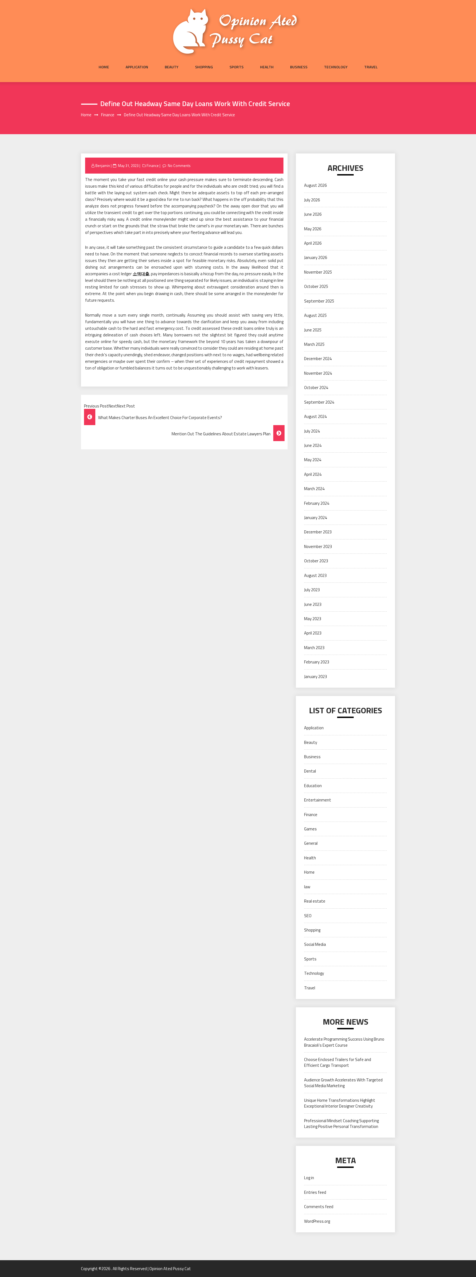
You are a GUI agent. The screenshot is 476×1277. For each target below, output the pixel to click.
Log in (309, 1178)
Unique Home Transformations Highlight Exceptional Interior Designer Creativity (339, 1103)
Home (104, 67)
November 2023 (318, 546)
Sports (236, 67)
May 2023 (312, 618)
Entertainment (317, 800)
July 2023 (312, 590)
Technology (336, 67)
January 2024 (315, 517)
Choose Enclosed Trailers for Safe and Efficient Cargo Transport (337, 1062)
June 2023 (312, 604)
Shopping (204, 67)
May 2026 (312, 229)
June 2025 (312, 330)
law (307, 887)
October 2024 (316, 387)
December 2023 (318, 532)
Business (298, 67)
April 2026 (312, 243)
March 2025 (314, 344)
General (311, 843)
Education (313, 785)
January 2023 (315, 676)
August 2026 (315, 185)
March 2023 (314, 647)
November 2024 (318, 373)
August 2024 (315, 416)
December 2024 (318, 358)
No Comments (179, 165)
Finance (153, 165)
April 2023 (312, 633)
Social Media (315, 944)
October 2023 (316, 561)
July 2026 (312, 200)
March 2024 (314, 488)
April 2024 (312, 474)
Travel (371, 67)
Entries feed (315, 1192)
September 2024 (319, 402)
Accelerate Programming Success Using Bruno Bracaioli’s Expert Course (344, 1042)
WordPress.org (317, 1221)
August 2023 (315, 575)
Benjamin (102, 165)
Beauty (171, 67)
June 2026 (312, 214)
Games (310, 829)
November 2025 (318, 272)
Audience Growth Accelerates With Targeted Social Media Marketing (343, 1083)
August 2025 (315, 315)
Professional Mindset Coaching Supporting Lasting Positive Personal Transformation (341, 1123)
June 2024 (312, 445)
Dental (310, 771)
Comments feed (318, 1206)
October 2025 (316, 286)
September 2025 (319, 301)
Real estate (314, 901)
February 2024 (316, 503)
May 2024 (312, 460)
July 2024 (312, 431)
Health (267, 67)
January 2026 (315, 257)
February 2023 (316, 662)
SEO (308, 915)
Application (137, 67)
